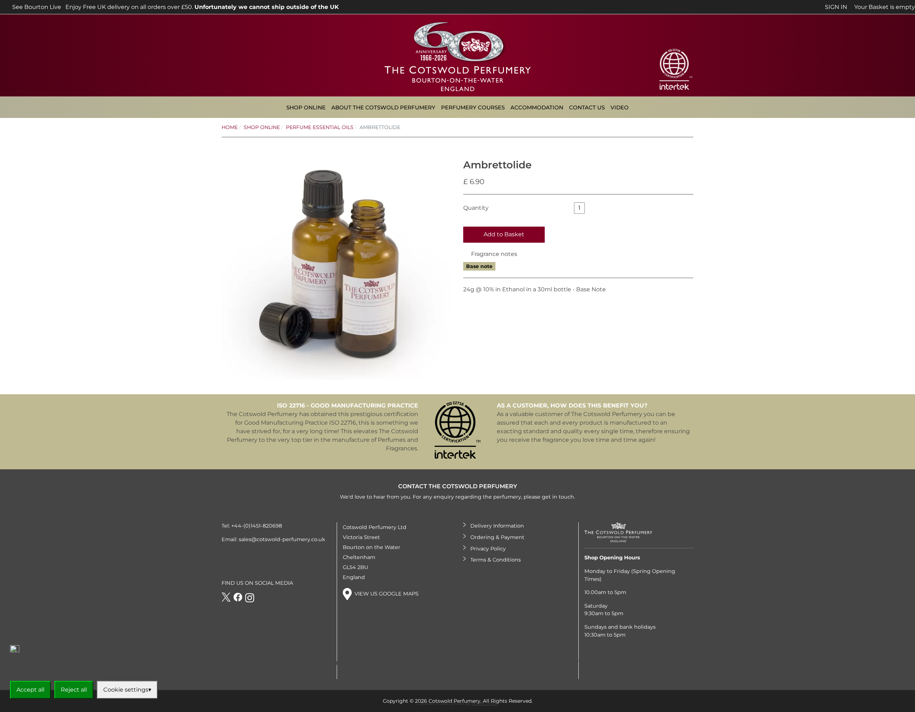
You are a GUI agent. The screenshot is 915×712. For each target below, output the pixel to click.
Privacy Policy (488, 548)
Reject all (74, 689)
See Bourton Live (36, 7)
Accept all (30, 689)
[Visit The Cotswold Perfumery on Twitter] (226, 598)
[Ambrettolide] (337, 264)
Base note (479, 266)
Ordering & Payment (497, 537)
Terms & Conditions (495, 560)
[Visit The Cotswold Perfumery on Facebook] (238, 598)
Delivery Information (497, 526)
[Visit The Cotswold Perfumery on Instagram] (249, 598)
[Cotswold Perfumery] (458, 54)
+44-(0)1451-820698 (256, 526)
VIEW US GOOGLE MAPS (387, 593)
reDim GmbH (484, 703)
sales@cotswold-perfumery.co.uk (282, 539)
